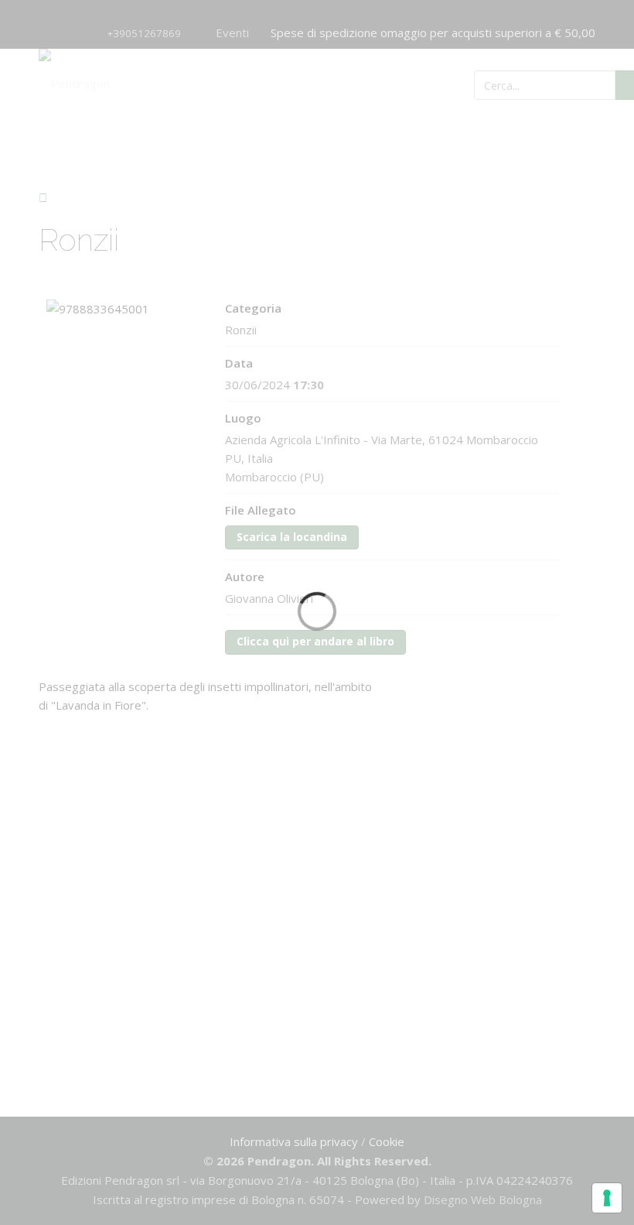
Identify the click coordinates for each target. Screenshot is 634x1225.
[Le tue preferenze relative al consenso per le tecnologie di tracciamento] (607, 1198)
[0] (553, 83)
